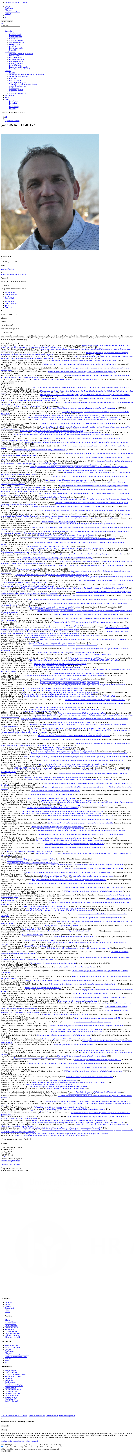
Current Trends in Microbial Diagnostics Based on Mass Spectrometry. (47, 546)
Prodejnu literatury (11, 1322)
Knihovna (12, 78)
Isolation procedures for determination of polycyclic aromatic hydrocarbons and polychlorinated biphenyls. (57, 694)
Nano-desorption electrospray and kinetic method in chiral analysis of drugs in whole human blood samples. (65, 635)
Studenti (7, 6)
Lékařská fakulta (14, 56)
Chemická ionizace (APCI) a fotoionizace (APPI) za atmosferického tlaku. (31, 859)
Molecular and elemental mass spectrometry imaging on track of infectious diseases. (101, 997)
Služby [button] (7, 99)
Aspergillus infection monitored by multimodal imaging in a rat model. (81, 470)
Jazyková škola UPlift (12, 1397)
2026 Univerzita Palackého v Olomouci (14, 1416)
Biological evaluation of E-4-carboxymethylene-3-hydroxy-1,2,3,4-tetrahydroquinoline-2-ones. (78, 948)
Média (7, 1362)
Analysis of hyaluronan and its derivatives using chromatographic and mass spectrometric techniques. (68, 433)
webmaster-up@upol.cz (67, 1416)
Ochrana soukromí (52, 1416)
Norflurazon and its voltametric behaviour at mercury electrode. (45, 906)
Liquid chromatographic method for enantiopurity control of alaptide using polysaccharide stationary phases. (51, 575)
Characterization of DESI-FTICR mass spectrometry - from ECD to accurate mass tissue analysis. (85, 622)
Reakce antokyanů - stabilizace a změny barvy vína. (51, 666)
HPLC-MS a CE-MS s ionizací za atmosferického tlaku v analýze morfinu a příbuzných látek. (54, 688)
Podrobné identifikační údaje (10, 1161)
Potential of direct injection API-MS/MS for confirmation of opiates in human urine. (58, 908)
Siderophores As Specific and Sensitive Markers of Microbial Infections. (98, 1050)
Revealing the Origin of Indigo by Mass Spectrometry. (43, 988)
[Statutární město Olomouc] (5, 1414)
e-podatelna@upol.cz (8, 1157)
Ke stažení (12, 46)
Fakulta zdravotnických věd (18, 67)
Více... (4, 1430)
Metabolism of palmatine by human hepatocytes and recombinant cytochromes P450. (88, 523)
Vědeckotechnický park (13, 1376)
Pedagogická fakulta (16, 61)
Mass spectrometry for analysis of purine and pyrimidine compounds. (53, 963)
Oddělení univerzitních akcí (14, 1386)
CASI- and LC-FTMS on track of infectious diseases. (90, 993)
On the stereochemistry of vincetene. (52, 749)
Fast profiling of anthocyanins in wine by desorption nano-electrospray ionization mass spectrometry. (84, 360)
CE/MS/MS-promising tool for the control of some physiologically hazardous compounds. (93, 891)
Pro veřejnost (13, 101)
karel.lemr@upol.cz (7, 269)
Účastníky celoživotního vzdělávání (17, 1355)
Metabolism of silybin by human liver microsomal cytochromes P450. (97, 1018)
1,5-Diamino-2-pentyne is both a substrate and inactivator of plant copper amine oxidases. (94, 703)
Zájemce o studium (11, 1345)
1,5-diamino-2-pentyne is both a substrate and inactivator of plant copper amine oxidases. (95, 700)
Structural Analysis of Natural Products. (53, 497)
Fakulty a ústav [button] (10, 52)
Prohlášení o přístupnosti (37, 1416)
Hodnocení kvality (15, 35)
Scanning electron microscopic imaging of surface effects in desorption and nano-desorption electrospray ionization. (94, 577)
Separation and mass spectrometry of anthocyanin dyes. (92, 1022)
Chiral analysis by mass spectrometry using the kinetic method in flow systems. (60, 664)
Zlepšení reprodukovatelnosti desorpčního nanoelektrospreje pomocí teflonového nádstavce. (58, 1086)
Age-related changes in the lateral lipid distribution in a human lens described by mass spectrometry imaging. (97, 499)
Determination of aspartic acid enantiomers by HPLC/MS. (60, 925)
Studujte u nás (9, 95)
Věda (7, 97)
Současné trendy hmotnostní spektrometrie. (37, 637)
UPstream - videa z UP (12, 1337)
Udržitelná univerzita (12, 1395)
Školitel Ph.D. (9, 298)
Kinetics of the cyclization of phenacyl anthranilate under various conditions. (52, 808)
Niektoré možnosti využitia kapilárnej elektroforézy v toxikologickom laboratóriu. (64, 1035)
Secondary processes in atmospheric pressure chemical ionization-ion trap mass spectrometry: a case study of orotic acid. (85, 565)
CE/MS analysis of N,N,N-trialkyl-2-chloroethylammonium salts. (85, 1067)
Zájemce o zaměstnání (12, 1347)
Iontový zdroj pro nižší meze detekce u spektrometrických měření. (75, 967)
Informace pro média (16, 48)
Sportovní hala (14, 88)
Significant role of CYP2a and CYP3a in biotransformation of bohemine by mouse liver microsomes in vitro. (78, 876)
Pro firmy (12, 109)
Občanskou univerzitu (12, 1333)
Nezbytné (6, 1445)
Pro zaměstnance (14, 105)
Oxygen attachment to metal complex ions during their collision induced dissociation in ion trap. (56, 777)
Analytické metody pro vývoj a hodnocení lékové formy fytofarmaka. (98, 1092)
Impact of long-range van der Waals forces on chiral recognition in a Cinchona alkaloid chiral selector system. (67, 548)
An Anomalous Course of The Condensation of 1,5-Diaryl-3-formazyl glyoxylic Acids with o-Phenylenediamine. (63, 883)
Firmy (7, 1360)
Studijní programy (11, 1371)
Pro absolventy (14, 107)
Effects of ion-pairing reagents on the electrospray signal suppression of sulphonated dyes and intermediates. (90, 685)
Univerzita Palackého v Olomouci (16, 2)
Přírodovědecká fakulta (16, 59)
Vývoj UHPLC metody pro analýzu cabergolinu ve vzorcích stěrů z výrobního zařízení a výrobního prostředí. (50, 1135)
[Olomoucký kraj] (8, 1408)
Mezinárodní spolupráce (13, 1384)
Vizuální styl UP (10, 1399)
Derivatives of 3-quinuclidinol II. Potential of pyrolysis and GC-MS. (100, 918)
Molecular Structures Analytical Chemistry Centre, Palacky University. (30, 851)
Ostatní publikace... (8, 383)
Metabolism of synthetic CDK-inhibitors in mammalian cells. (73, 1044)
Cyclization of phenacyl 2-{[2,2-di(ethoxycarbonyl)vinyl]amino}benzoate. (59, 828)
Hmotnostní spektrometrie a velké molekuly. (36, 711)
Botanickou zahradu (11, 1331)
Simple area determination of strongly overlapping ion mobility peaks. (74, 465)
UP (6, 117)
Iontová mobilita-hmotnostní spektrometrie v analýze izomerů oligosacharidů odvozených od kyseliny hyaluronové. (70, 1120)
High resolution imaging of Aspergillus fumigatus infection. (78, 1001)
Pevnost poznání (10, 1324)
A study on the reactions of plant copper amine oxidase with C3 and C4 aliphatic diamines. (64, 751)
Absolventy (9, 1353)
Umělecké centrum (11, 1326)
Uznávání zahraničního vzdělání (15, 1374)
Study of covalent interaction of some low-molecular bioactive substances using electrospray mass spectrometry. (69, 880)
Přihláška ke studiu (11, 1372)
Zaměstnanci (9, 8)
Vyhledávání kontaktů (12, 121)
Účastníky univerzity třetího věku (16, 1357)
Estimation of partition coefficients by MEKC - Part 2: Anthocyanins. (58, 679)
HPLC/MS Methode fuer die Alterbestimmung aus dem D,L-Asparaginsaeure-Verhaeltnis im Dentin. (74, 806)
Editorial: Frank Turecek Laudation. (28, 406)
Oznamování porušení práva (10, 1164)
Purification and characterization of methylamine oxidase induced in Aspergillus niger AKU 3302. (81, 815)
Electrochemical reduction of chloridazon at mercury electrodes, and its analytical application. (71, 739)
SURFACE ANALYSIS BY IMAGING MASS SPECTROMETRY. (51, 609)
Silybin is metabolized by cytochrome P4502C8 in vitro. (86, 658)
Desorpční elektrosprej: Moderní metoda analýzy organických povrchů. (52, 643)
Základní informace (15, 33)
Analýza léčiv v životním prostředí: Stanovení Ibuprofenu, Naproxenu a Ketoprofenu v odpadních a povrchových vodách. (63, 1128)
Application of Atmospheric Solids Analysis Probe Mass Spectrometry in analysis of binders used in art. (57, 980)
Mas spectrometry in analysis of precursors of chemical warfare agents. (65, 1014)
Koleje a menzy (10, 1382)
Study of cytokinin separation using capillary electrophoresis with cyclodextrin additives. (74, 844)
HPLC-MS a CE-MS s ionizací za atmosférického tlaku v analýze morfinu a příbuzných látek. (54, 690)
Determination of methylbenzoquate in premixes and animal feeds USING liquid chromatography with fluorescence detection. (64, 675)
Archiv (11, 92)
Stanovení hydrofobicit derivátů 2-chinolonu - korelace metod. (74, 936)
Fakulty (7, 1304)
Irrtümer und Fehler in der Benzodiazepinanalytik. (57, 747)
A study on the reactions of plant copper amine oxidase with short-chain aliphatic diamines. (81, 734)
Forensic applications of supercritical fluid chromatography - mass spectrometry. (40, 450)
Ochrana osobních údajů (17, 42)
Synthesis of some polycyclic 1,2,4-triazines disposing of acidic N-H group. (52, 798)
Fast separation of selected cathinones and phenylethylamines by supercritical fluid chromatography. (80, 518)
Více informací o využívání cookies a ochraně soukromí (19, 1441)
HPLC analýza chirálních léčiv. (32, 935)
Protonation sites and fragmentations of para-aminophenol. (21, 552)
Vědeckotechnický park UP (18, 82)
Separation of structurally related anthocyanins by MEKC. (72, 722)
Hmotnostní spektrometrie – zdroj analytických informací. (35, 559)
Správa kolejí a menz (16, 90)
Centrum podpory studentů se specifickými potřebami (26, 74)
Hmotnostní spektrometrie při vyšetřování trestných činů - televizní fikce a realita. (40, 1058)
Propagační (7, 1449)
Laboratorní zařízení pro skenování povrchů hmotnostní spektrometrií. (89, 1077)
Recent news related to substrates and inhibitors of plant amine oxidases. (82, 713)
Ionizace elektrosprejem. (15, 861)
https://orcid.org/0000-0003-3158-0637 (14, 274)
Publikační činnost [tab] (11, 294)
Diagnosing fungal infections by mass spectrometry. (114, 1003)
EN (6, 17)
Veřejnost (8, 1359)
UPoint (7, 1320)
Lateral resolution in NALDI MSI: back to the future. (58, 522)
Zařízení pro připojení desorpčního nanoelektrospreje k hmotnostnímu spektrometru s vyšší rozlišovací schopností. (69, 1082)
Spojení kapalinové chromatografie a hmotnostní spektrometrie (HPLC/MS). (32, 863)
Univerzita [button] (8, 31)
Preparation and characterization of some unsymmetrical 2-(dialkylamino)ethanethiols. (66, 652)
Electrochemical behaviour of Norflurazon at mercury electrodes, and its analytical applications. (65, 645)
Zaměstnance (9, 1351)
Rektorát (12, 73)
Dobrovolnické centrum (13, 1389)
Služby (7, 1312)
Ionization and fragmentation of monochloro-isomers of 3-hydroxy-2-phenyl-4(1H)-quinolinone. (60, 626)
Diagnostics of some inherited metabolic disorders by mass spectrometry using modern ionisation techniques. (65, 709)
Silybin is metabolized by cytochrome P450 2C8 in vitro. (95, 654)
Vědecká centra (10, 1329)
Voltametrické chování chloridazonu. (36, 946)
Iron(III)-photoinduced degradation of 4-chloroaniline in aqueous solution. (74, 692)
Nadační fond (13, 50)
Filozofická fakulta (15, 57)
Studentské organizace (12, 1393)
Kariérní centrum (10, 1388)
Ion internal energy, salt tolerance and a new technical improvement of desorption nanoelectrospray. (82, 539)
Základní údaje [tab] (10, 292)
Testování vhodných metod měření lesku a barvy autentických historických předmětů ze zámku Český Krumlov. (70, 415)
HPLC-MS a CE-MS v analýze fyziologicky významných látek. (34, 768)
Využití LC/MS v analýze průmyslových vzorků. (39, 1111)
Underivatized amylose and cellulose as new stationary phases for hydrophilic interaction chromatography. (57, 558)
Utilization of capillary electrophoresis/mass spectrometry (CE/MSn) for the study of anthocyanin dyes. (82, 372)
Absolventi (8, 10)
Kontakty (8, 14)
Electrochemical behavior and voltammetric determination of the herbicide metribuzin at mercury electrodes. (74, 736)
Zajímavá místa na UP (12, 1335)
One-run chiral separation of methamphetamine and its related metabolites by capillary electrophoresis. (70, 840)
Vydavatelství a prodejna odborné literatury (23, 84)
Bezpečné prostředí (15, 44)
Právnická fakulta (15, 65)
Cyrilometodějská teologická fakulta (21, 54)
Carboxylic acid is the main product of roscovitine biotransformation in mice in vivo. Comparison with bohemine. (86, 864)
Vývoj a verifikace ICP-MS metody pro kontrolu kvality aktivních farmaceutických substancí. (75, 1109)
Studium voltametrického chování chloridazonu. (40, 940)
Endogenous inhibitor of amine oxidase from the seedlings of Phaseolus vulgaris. (74, 766)
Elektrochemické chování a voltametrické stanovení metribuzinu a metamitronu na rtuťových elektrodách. (74, 764)
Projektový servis (15, 80)
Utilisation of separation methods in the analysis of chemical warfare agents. (79, 673)
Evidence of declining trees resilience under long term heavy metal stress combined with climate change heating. (79, 423)
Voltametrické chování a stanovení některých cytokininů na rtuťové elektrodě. (67, 800)
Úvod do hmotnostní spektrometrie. (28, 569)
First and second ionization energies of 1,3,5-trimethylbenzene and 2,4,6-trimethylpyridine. (76, 595)
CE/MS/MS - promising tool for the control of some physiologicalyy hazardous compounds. (94, 887)
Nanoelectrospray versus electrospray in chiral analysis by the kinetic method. (55, 607)
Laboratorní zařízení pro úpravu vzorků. (62, 1080)
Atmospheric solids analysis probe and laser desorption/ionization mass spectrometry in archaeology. (84, 984)
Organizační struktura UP (17, 93)
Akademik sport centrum (17, 86)
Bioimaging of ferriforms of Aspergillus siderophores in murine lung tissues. (82, 1056)
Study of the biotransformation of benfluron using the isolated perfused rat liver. (57, 827)
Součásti (8, 1306)
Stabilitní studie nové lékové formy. (80, 1094)
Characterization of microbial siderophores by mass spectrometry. (67, 480)
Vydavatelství (9, 1380)
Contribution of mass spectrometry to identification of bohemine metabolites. (73, 931)
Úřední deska (13, 38)
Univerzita (8, 1302)
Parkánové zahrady (11, 1327)
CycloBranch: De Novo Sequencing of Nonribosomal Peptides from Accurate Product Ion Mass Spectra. (65, 506)
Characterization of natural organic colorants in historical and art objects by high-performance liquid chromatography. (59, 537)
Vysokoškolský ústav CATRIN (19, 69)
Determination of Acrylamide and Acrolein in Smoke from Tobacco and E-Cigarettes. (66, 535)
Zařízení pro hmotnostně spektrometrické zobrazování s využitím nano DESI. (50, 1084)
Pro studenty (13, 103)
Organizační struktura (16, 40)
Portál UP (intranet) (11, 1401)
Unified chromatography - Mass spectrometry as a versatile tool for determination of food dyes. (51, 431)
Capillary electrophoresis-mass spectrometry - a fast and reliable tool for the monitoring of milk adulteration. (78, 364)
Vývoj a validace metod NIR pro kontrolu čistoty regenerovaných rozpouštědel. (59, 1107)
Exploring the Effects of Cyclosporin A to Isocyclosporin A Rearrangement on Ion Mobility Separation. (81, 408)
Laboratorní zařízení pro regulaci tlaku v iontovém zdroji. (66, 1088)
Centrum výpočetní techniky (18, 76)
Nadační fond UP (11, 1391)
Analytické (6, 1447)
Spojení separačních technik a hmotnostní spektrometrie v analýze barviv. (55, 791)
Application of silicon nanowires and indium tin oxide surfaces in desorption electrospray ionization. (85, 614)
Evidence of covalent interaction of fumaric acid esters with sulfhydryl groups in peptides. (69, 681)
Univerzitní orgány (15, 37)
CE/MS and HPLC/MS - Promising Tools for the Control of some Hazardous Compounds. (94, 868)
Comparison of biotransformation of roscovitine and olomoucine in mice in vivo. (75, 1029)
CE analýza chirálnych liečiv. (32, 929)
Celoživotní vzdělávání (12, 12)
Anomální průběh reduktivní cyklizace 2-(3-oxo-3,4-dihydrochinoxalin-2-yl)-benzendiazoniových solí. (59, 910)
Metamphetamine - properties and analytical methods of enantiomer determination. (65, 838)
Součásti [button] (8, 71)
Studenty (8, 1349)
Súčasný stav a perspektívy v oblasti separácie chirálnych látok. (52, 794)
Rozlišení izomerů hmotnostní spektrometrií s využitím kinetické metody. (58, 667)
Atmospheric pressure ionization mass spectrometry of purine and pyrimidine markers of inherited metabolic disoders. (69, 728)
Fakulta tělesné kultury (16, 63)
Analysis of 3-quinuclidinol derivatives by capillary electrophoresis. (58, 707)
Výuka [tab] (7, 296)
